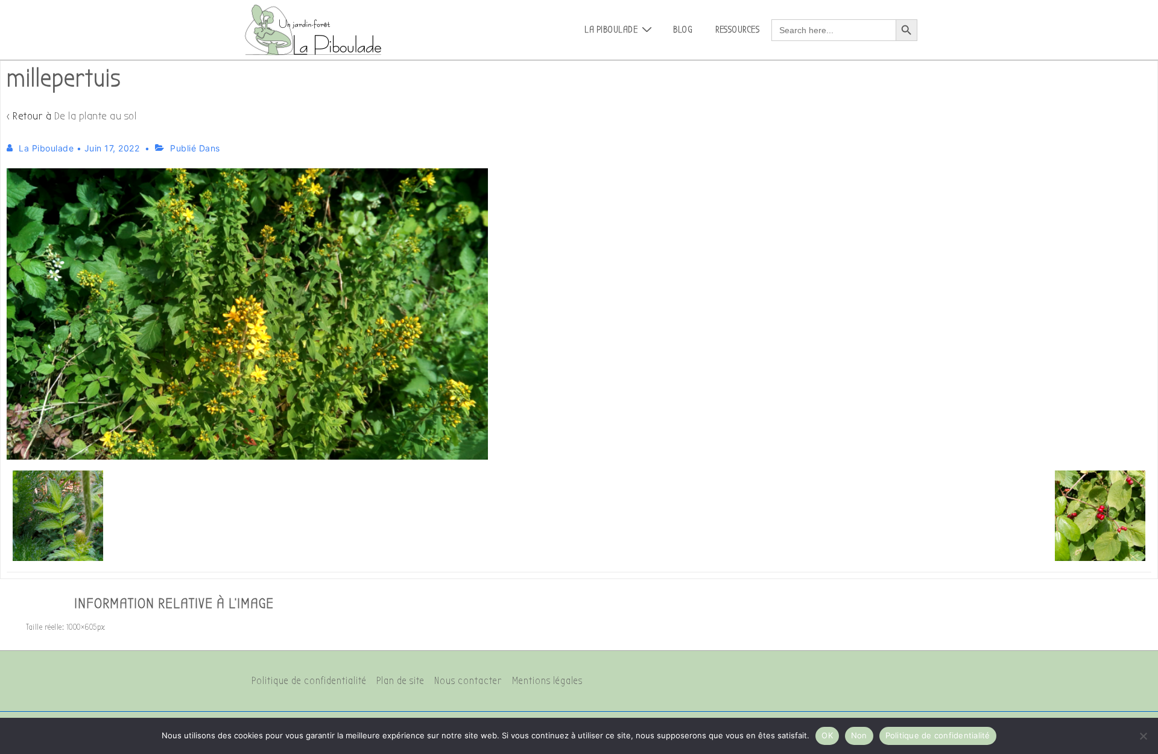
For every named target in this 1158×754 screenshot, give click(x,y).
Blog (682, 29)
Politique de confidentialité (309, 680)
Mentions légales (547, 680)
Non (859, 735)
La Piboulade (611, 29)
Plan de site (400, 680)
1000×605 (81, 627)
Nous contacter (468, 680)
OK (827, 735)
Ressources (737, 29)
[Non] (1143, 736)
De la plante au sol (95, 116)
